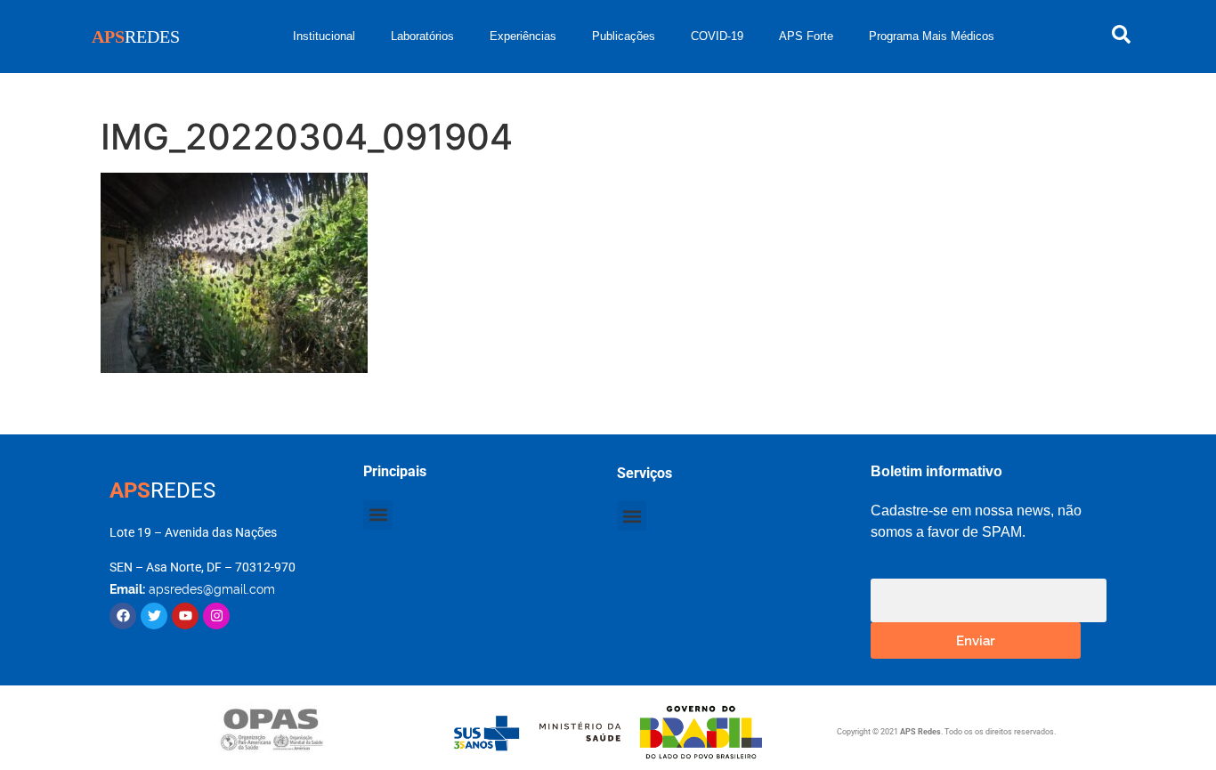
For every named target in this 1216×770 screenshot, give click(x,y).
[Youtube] (185, 616)
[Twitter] (154, 616)
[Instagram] (216, 616)
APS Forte (806, 36)
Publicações (623, 36)
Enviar (975, 639)
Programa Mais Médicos (931, 36)
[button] (378, 515)
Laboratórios (422, 36)
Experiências (523, 36)
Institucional (324, 36)
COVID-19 (717, 36)
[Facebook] (122, 616)
